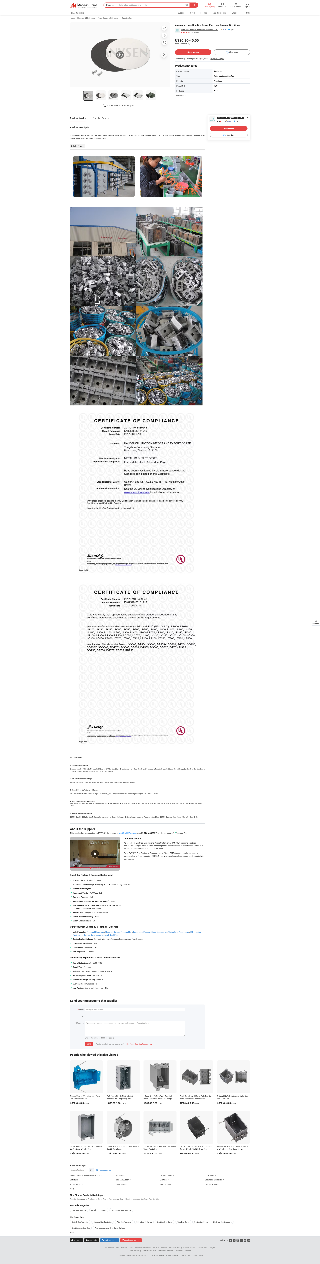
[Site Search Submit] (194, 5)
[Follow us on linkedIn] (248, 1240)
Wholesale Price (174, 1248)
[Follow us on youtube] (241, 1240)
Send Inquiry (193, 52)
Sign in (247, 6)
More (72, 1232)
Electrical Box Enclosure (222, 1222)
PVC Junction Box (79, 1210)
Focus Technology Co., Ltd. (142, 1255)
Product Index (202, 1248)
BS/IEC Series (120, 1184)
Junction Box (127, 18)
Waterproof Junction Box (121, 1210)
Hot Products (109, 1248)
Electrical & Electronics (86, 18)
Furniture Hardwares (81, 935)
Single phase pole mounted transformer (85, 1175)
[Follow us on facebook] (230, 1240)
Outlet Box (74, 1180)
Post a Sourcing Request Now (139, 1044)
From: (81, 1009)
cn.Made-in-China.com (183, 1251)
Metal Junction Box (98, 1210)
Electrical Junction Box (81, 1228)
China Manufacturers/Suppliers (140, 1248)
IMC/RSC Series (166, 1175)
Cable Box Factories (144, 1222)
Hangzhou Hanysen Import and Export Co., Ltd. (199, 29)
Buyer (192, 13)
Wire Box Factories (124, 1222)
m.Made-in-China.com (165, 1251)
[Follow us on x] (234, 1240)
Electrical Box (126, 932)
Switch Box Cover (201, 1222)
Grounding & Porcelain (213, 1180)
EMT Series (119, 1175)
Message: (80, 1023)
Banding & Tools (211, 1184)
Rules (248, 13)
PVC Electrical (165, 1184)
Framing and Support (141, 932)
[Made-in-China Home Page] (83, 5)
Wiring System (75, 1184)
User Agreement (173, 1255)
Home (72, 18)
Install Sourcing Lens (132, 1240)
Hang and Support (122, 1180)
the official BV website (127, 833)
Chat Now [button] (233, 52)
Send (89, 1044)
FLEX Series (209, 1175)
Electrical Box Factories (103, 1222)
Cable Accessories (159, 932)
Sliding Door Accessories (178, 932)
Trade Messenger (110, 1240)
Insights (212, 1248)
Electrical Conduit (112, 932)
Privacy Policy (198, 1255)
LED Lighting (195, 932)
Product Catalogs (105, 1170)
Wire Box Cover (183, 1222)
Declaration (186, 1255)
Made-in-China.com (149, 1251)
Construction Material (99, 935)
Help (205, 13)
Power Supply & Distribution (108, 18)
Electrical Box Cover (164, 1222)
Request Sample (217, 59)
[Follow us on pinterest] (245, 1240)
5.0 (220, 121)
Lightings (163, 1180)
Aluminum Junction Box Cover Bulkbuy (110, 1228)
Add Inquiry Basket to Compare (120, 105)
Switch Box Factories (80, 1222)
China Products (121, 1248)
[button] (186, 5)
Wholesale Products (160, 1248)
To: (83, 1016)
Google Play (92, 1240)
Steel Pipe (114, 935)
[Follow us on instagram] (237, 1240)
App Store (76, 1240)
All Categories (78, 13)
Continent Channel (189, 1248)
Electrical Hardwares (95, 932)
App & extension (219, 13)
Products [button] (110, 5)
